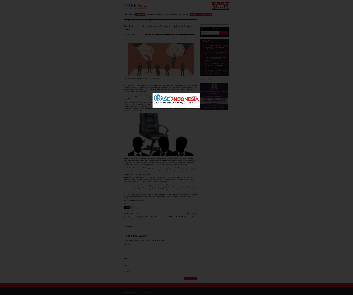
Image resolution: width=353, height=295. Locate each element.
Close (197, 106)
